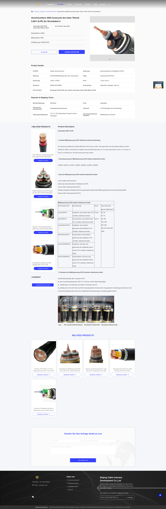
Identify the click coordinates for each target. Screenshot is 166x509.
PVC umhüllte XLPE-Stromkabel (73, 325)
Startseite (50, 4)
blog (95, 4)
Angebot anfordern (71, 52)
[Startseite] (38, 4)
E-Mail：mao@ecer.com (40, 485)
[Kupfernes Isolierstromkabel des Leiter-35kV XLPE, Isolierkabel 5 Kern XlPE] (96, 353)
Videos (69, 4)
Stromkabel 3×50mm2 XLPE (109, 325)
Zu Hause (36, 11)
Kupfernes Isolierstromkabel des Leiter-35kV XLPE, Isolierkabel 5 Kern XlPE (96, 369)
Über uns (78, 4)
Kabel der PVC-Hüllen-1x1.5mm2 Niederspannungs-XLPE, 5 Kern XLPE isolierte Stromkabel (43, 370)
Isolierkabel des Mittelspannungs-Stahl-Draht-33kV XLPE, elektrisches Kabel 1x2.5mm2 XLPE (70, 370)
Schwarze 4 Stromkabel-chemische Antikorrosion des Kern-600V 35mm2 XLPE (42, 228)
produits (42, 11)
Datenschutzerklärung (41, 507)
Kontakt (87, 4)
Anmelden (130, 497)
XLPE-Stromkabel (51, 11)
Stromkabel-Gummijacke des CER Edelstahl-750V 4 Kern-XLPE (122, 369)
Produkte (60, 4)
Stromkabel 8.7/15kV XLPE (92, 325)
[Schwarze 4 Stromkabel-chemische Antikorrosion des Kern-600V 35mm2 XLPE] (43, 393)
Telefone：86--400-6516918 (42, 482)
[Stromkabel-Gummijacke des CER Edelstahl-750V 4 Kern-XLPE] (122, 353)
